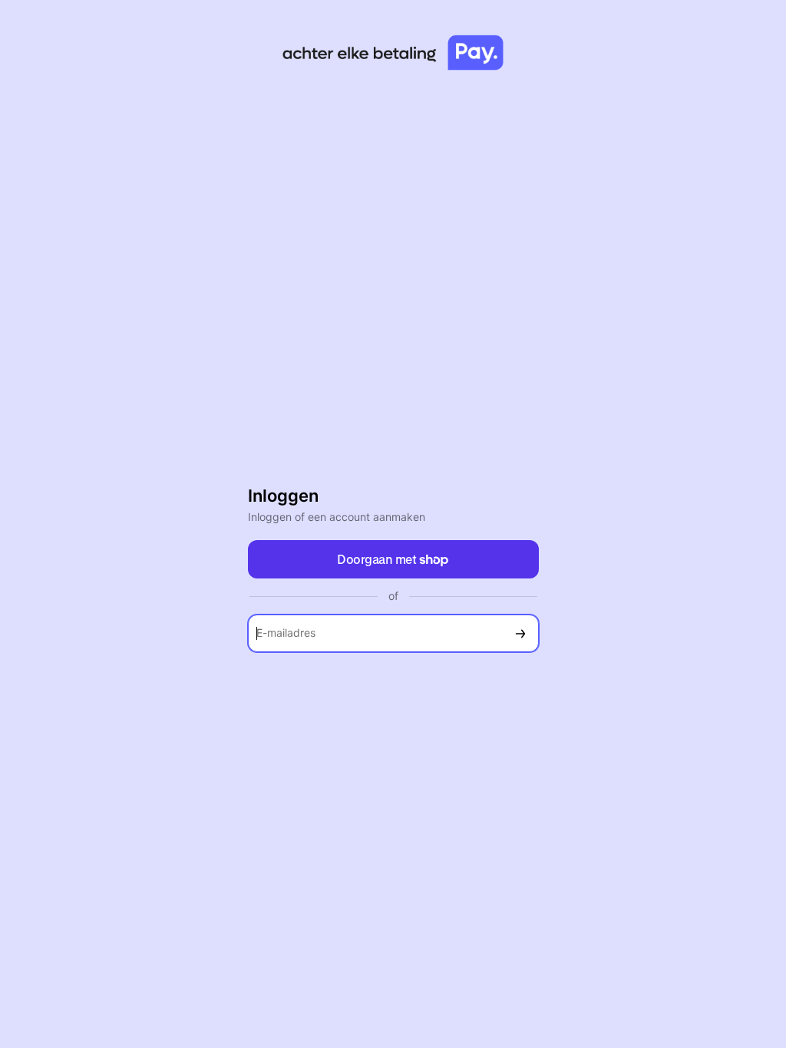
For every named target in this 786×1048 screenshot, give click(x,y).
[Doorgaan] (520, 633)
